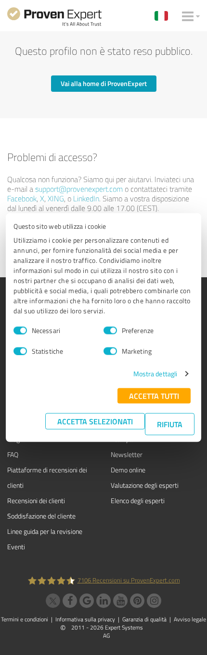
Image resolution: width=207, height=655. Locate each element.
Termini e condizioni (24, 619)
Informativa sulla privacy (85, 619)
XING (56, 198)
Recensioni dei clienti (36, 500)
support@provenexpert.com (79, 189)
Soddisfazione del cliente (41, 515)
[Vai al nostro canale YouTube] (120, 600)
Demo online (128, 469)
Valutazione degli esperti (145, 485)
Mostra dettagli (155, 373)
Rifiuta (169, 424)
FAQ (12, 454)
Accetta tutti (154, 395)
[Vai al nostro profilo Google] (86, 600)
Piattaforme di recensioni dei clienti (47, 477)
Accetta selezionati (95, 421)
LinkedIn (86, 198)
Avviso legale (190, 619)
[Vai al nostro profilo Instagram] (154, 600)
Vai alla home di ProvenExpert (104, 83)
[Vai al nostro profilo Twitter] (53, 600)
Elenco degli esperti (138, 500)
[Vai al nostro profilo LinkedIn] (103, 600)
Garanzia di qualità (144, 619)
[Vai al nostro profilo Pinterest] (137, 600)
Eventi (16, 546)
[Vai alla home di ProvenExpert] (54, 18)
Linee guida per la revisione (44, 531)
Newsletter (126, 454)
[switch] (110, 330)
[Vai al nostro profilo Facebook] (70, 600)
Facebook (22, 198)
